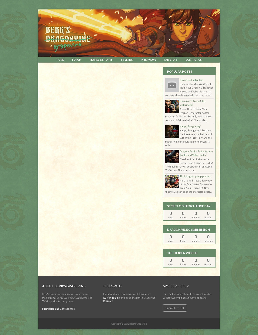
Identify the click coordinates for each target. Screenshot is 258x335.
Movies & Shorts (101, 59)
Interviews (148, 59)
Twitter (106, 297)
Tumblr (115, 297)
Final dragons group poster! (195, 176)
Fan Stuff (170, 59)
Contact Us (193, 59)
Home (60, 59)
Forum (76, 59)
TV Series (127, 59)
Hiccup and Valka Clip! (192, 79)
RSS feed (107, 301)
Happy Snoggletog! (190, 126)
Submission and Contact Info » (58, 308)
